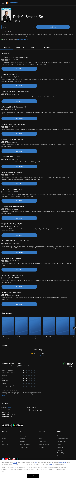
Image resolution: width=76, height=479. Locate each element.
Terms (35, 462)
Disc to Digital (42, 441)
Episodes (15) (6, 47)
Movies (4, 438)
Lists (40, 436)
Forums (59, 444)
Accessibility (60, 453)
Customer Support (62, 441)
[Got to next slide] (74, 328)
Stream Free (5, 444)
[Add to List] (74, 21)
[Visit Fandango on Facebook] (3, 459)
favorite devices (21, 39)
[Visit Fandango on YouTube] (6, 459)
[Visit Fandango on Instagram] (13, 459)
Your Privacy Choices (19, 476)
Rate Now (43, 356)
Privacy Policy (62, 462)
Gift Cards (41, 447)
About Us (59, 436)
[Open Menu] (2, 3)
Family (40, 438)
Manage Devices (25, 444)
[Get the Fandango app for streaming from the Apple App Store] (6, 425)
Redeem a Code (24, 447)
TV (2, 441)
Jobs (58, 456)
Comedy (8, 408)
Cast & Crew (20, 47)
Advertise (59, 450)
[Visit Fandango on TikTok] (17, 459)
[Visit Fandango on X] (10, 459)
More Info (46, 47)
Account (22, 438)
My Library (23, 436)
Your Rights (51, 464)
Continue (33, 476)
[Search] (73, 3)
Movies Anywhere (44, 444)
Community (33, 356)
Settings (22, 441)
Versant (15, 462)
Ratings (33, 47)
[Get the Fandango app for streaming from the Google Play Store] (17, 425)
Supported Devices (62, 438)
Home (3, 436)
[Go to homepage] (13, 3)
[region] (38, 469)
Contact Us (60, 447)
